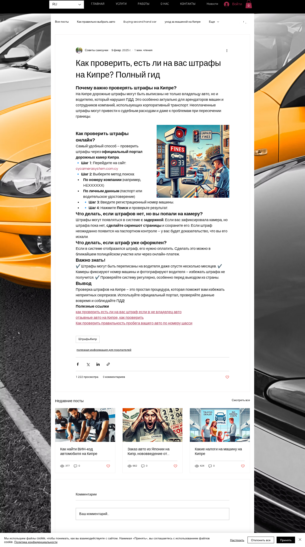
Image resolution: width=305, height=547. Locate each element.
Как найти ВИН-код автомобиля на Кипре (78, 451)
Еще (212, 21)
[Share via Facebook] (78, 364)
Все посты (62, 21)
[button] (248, 4)
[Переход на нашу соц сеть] (243, 19)
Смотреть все (241, 400)
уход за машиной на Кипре (183, 21)
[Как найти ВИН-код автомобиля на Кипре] (85, 425)
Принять (286, 540)
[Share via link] (108, 364)
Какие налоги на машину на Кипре (218, 451)
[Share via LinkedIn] (98, 364)
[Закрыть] (300, 540)
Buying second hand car (139, 21)
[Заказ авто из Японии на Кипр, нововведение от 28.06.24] (153, 425)
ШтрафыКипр (87, 339)
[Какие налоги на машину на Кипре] (220, 425)
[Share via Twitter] (88, 364)
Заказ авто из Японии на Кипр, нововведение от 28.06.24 (149, 451)
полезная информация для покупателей (104, 350)
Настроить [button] (237, 540)
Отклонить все (261, 540)
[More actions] (226, 50)
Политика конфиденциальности (35, 542)
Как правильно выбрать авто (96, 21)
